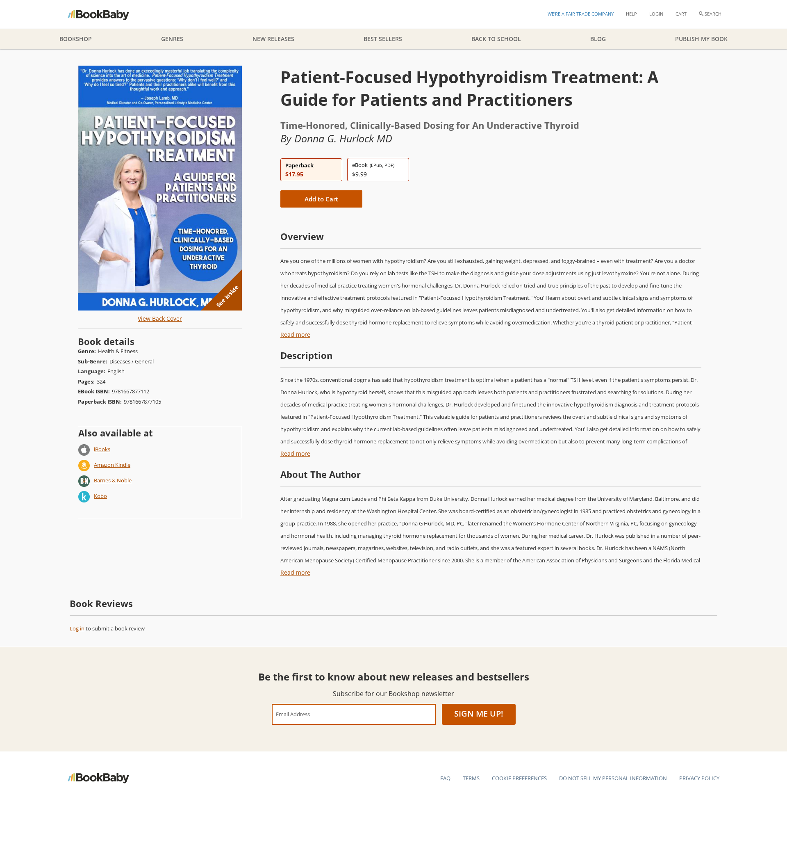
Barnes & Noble (113, 480)
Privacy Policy (699, 778)
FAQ (445, 778)
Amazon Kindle (112, 464)
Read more (295, 334)
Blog (598, 39)
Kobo (100, 496)
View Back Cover (160, 318)
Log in (77, 628)
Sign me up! (478, 713)
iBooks (102, 449)
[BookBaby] (106, 14)
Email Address (293, 713)
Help (631, 14)
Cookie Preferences (519, 778)
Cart (681, 14)
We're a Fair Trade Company (581, 14)
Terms (471, 778)
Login (656, 14)
